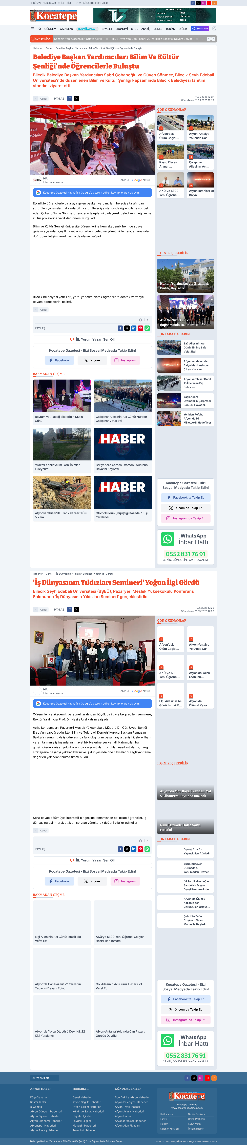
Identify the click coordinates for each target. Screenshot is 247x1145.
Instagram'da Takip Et (188, 518)
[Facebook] (193, 3)
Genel (158, 29)
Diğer (183, 29)
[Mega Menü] (32, 29)
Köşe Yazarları (39, 1097)
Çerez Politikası (196, 1118)
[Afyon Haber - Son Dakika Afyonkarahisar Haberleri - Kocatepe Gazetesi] (187, 1095)
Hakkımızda (166, 1114)
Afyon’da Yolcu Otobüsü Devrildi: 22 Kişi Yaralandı (182, 38)
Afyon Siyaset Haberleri (45, 1116)
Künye (37, 3)
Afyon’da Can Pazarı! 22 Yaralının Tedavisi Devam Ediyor (95, 38)
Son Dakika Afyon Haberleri (132, 1097)
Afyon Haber (123, 1116)
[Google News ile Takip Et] (141, 180)
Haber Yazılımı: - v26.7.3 (186, 1141)
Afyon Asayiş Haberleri (44, 1130)
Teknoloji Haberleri (84, 1130)
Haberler (38, 48)
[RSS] (214, 3)
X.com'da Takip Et (188, 508)
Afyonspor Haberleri (43, 1125)
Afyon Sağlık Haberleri (87, 1102)
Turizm (171, 29)
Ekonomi (122, 29)
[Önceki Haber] (209, 39)
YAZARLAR (42, 1078)
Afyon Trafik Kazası (127, 1106)
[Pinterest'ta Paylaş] (140, 328)
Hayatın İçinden (82, 1116)
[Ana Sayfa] (39, 28)
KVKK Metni (194, 1123)
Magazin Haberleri (84, 1125)
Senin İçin (202, 28)
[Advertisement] (14, 82)
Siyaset (107, 29)
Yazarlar (66, 29)
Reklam (51, 3)
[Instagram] (203, 3)
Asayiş (145, 29)
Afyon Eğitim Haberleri (87, 1106)
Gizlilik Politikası (196, 1114)
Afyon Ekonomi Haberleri (46, 1121)
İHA (53, 180)
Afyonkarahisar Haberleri (131, 1121)
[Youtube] (209, 3)
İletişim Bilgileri (196, 1128)
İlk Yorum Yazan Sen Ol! (95, 339)
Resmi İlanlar (38, 1102)
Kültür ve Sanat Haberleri (88, 1111)
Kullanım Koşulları (169, 1128)
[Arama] (214, 28)
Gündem (50, 29)
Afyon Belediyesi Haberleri (132, 1102)
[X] (198, 3)
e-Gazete (36, 1106)
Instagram (128, 360)
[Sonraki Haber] (213, 39)
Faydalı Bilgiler (82, 1121)
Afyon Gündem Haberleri (46, 1111)
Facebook (62, 360)
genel (43, 98)
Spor (134, 29)
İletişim (66, 3)
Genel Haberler (82, 1097)
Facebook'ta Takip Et (188, 497)
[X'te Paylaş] (76, 98)
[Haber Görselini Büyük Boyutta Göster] (92, 140)
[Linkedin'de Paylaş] (133, 328)
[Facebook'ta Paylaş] (69, 98)
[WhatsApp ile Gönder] (147, 328)
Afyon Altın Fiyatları (127, 1125)
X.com (95, 360)
